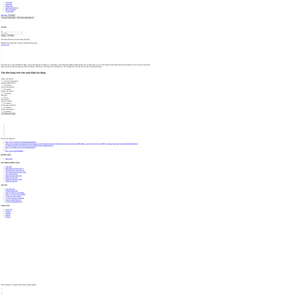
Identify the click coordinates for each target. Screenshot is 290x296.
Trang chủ (8, 2)
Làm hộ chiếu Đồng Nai (13, 200)
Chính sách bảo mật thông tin (14, 170)
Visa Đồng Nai (10, 189)
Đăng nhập (8, 159)
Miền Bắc (4, 15)
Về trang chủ (5, 45)
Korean (7, 215)
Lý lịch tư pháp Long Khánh (14, 198)
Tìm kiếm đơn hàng (8, 114)
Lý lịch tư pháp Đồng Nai (13, 202)
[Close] (2, 31)
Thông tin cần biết (11, 181)
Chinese (7, 217)
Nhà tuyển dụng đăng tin (25, 17)
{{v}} (5, 97)
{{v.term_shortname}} (10, 81)
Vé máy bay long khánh (13, 196)
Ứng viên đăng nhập (8, 17)
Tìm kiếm (11, 15)
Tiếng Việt (8, 210)
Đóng (3, 35)
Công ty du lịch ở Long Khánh (15, 194)
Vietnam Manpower (11, 191)
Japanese (8, 213)
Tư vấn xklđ (9, 11)
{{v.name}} (7, 85)
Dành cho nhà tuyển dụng (13, 176)
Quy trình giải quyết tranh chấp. (15, 172)
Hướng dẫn (9, 6)
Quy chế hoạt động (11, 174)
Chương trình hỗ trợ (11, 8)
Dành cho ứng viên (11, 177)
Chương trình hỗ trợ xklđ (13, 179)
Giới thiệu (8, 4)
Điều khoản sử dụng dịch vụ (14, 168)
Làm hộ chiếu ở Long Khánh (14, 193)
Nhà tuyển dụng (10, 10)
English (7, 211)
